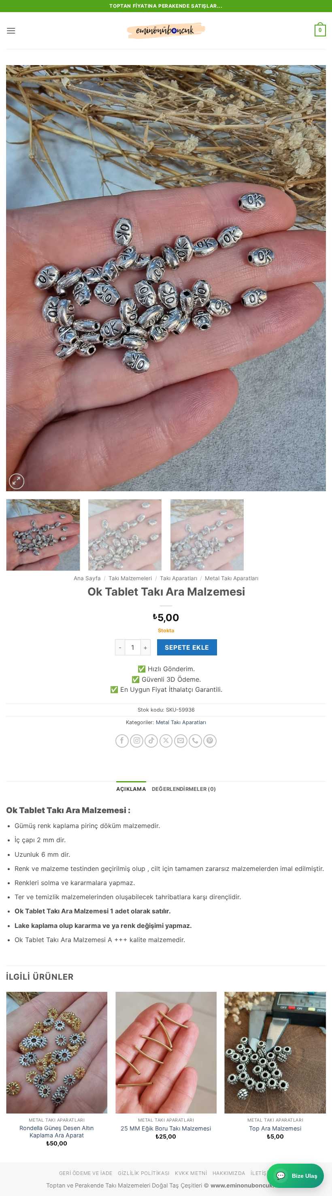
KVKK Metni (191, 1173)
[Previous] (22, 278)
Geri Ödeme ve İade (86, 1173)
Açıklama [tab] (131, 789)
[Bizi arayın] (195, 741)
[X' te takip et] (166, 741)
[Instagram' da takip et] (136, 741)
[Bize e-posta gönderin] (180, 741)
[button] (11, 30)
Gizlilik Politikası (144, 1173)
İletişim (262, 1173)
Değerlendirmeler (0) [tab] (184, 789)
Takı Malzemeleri (130, 578)
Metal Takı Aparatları (231, 578)
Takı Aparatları (178, 578)
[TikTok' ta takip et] (151, 741)
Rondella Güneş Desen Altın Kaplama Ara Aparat (56, 1131)
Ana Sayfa (87, 578)
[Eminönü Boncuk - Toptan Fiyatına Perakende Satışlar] (166, 31)
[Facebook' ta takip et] (122, 741)
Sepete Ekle (187, 647)
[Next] (309, 278)
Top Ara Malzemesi (275, 1128)
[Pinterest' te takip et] (210, 741)
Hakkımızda (229, 1173)
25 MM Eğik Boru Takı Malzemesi (166, 1128)
